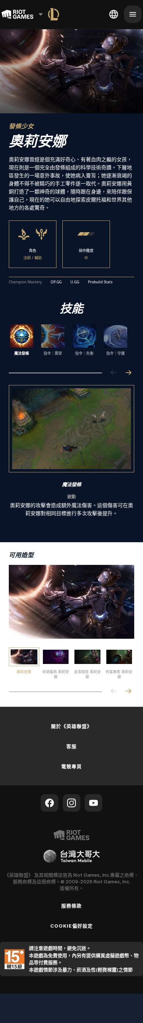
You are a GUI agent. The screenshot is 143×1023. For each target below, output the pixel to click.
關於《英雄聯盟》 (71, 726)
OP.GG (56, 282)
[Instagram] (71, 803)
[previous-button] (114, 373)
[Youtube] (93, 803)
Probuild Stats (100, 282)
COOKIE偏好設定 (71, 926)
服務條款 (71, 906)
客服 (71, 746)
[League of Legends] (53, 14)
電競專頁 (71, 766)
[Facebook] (49, 803)
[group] (68, 342)
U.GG (74, 282)
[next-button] (128, 373)
